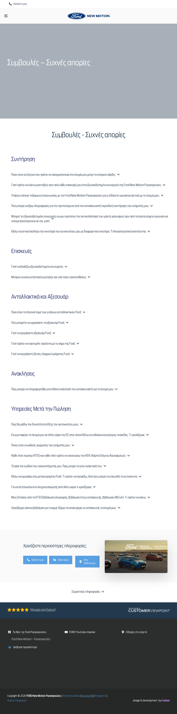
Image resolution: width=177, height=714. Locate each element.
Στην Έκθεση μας (89, 561)
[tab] (88, 591)
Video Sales (63, 559)
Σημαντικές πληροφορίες (86, 591)
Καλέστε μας (38, 559)
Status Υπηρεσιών (17, 700)
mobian (165, 700)
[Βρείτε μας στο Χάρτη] (146, 657)
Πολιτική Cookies (71, 695)
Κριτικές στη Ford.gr (42, 609)
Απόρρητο (100, 695)
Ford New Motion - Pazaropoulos (30, 639)
